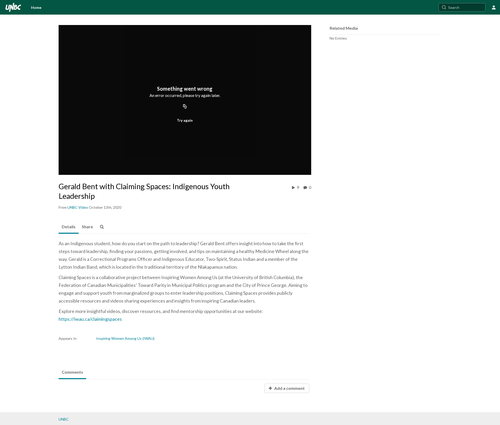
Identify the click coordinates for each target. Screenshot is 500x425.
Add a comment (289, 388)
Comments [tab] (72, 371)
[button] (103, 227)
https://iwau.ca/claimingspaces (90, 319)
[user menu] (494, 7)
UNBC (64, 419)
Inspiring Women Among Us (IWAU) (125, 338)
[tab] (69, 227)
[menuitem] (36, 7)
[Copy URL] (185, 106)
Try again (185, 120)
